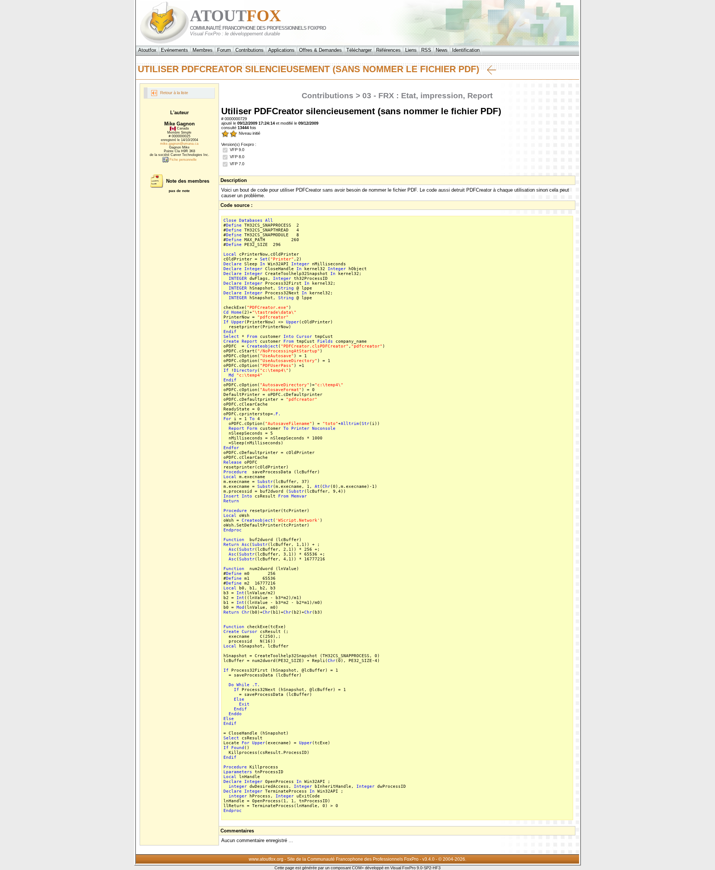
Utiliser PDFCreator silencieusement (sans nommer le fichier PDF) (312, 69)
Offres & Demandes (320, 50)
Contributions (249, 50)
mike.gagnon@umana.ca (179, 143)
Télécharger (359, 50)
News (442, 50)
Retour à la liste (173, 92)
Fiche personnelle (182, 159)
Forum (224, 50)
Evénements (174, 50)
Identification (466, 50)
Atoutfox (147, 50)
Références (388, 50)
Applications (281, 50)
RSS (426, 50)
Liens (411, 50)
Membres (203, 50)
